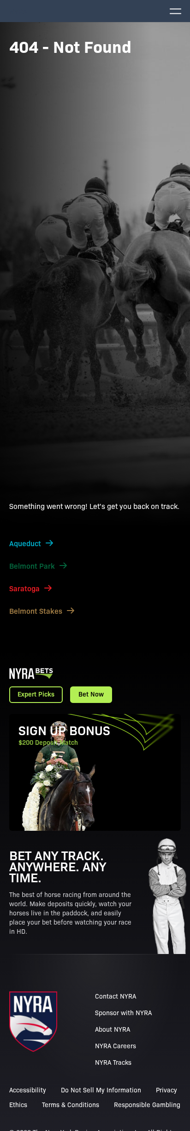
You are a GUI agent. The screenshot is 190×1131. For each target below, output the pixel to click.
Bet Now (91, 694)
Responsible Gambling (147, 1104)
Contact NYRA (115, 996)
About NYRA (112, 1029)
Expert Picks (36, 694)
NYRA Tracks (113, 1062)
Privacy (166, 1089)
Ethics (18, 1104)
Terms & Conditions (70, 1104)
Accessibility (27, 1089)
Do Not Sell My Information (101, 1089)
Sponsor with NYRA (123, 1012)
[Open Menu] (175, 11)
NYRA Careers (115, 1045)
